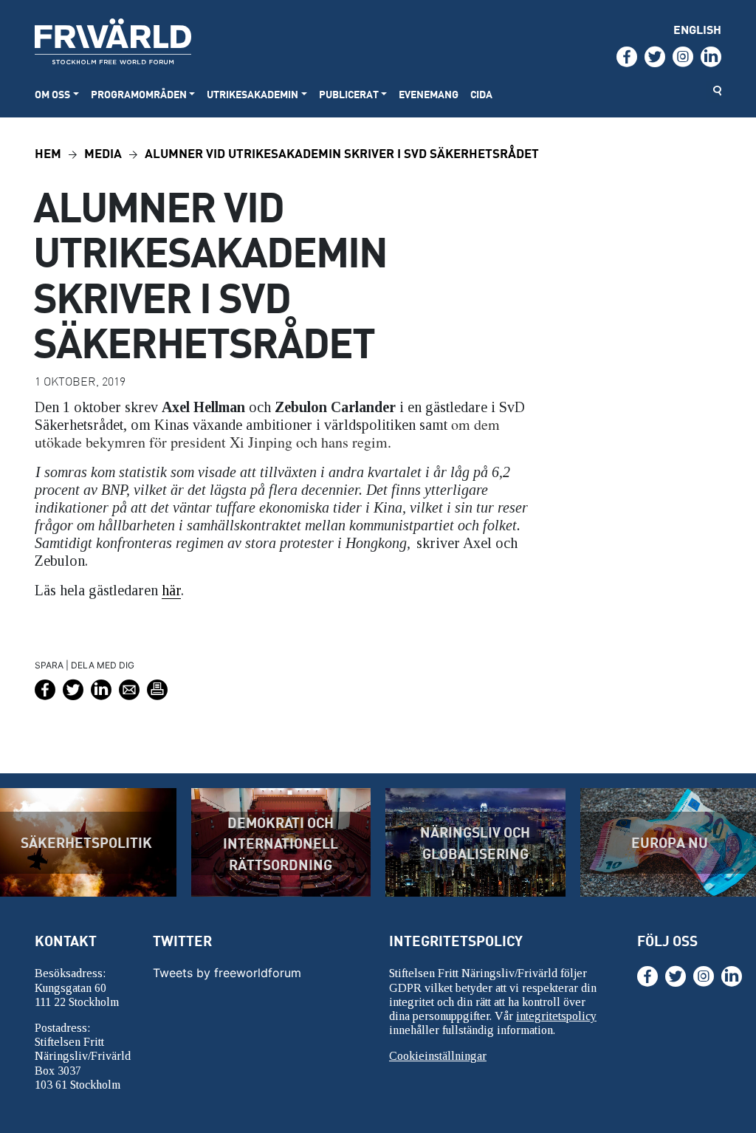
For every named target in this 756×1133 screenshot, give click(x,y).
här (171, 590)
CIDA (481, 94)
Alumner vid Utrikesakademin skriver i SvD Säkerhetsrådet (342, 152)
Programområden (139, 94)
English (697, 29)
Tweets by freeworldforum (227, 972)
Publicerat (349, 94)
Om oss (52, 94)
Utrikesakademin (252, 94)
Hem (48, 152)
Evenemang (428, 94)
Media (103, 152)
